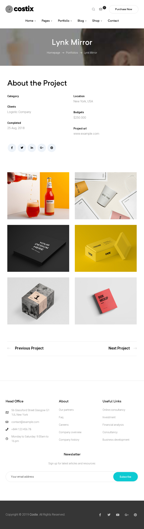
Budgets (79, 112)
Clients (11, 106)
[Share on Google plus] (42, 148)
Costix (34, 514)
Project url (80, 128)
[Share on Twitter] (22, 148)
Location (79, 96)
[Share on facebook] (12, 148)
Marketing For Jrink (25, 348)
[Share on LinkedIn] (32, 148)
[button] (123, 9)
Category (13, 96)
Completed (14, 122)
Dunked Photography (123, 348)
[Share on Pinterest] (51, 148)
